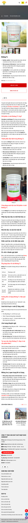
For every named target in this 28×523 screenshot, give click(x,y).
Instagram (8, 467)
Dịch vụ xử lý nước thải (5, 504)
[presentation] (3, 35)
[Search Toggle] (19, 3)
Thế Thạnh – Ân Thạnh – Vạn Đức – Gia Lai (15, 446)
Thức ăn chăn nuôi (4, 486)
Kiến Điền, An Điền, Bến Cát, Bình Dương (15, 444)
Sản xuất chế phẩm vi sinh (10, 80)
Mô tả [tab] (5, 98)
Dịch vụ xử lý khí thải (5, 499)
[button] (21, 404)
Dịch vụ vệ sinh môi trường (6, 509)
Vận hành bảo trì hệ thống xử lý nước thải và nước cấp (11, 514)
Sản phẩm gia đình (4, 484)
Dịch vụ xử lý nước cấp (5, 501)
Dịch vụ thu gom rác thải (6, 507)
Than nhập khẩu (4, 489)
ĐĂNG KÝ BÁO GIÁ (14, 90)
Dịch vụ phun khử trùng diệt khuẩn (7, 512)
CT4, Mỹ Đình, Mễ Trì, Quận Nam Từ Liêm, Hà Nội (16, 449)
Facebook (2, 467)
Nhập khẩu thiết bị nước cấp (6, 479)
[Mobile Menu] (22, 3)
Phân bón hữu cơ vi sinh (6, 476)
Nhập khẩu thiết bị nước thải (6, 481)
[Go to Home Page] (1, 16)
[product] (7, 413)
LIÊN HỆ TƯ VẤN (14, 85)
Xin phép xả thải (4, 496)
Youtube (5, 467)
